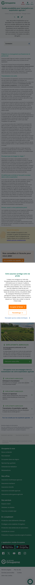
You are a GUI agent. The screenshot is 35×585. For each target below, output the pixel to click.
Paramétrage (16, 313)
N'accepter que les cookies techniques (16, 318)
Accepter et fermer (16, 307)
